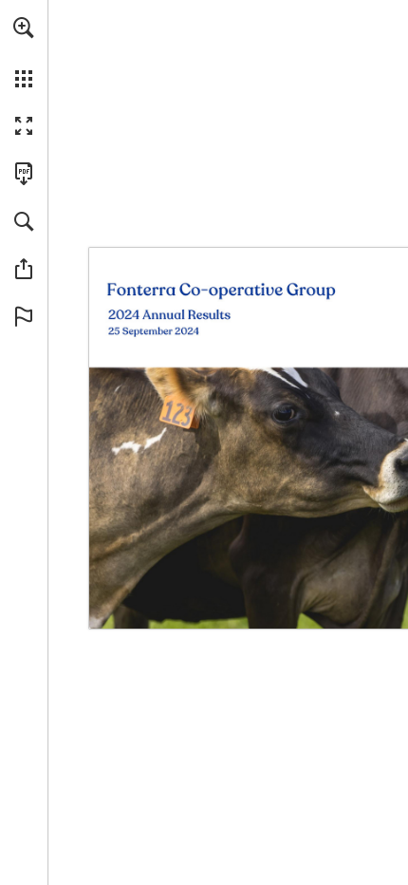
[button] (23, 27)
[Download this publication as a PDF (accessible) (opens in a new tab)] (23, 174)
